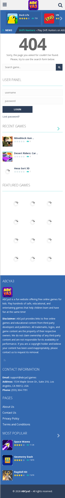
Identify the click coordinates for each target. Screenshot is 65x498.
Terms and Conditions (16, 424)
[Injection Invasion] (32, 240)
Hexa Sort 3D (22, 168)
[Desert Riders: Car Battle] (7, 156)
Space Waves (22, 441)
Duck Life (24, 15)
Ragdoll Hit (20, 471)
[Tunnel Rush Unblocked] (32, 203)
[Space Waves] (7, 444)
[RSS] (5, 360)
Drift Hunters (27, 30)
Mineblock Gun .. (24, 138)
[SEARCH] (59, 67)
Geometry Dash (23, 456)
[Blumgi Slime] (32, 259)
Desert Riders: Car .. (26, 153)
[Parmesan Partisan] (16, 240)
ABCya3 (25, 491)
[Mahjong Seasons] (49, 203)
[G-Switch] (49, 259)
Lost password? (11, 116)
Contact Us (9, 412)
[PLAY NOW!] (13, 18)
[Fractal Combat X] (32, 222)
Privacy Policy (10, 418)
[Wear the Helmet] (16, 222)
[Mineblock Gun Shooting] (7, 141)
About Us (8, 407)
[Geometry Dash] (16, 259)
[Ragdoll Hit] (7, 475)
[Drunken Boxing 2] (49, 240)
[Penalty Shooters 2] (16, 203)
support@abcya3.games (23, 377)
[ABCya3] (33, 4)
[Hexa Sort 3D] (7, 171)
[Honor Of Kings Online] (49, 222)
